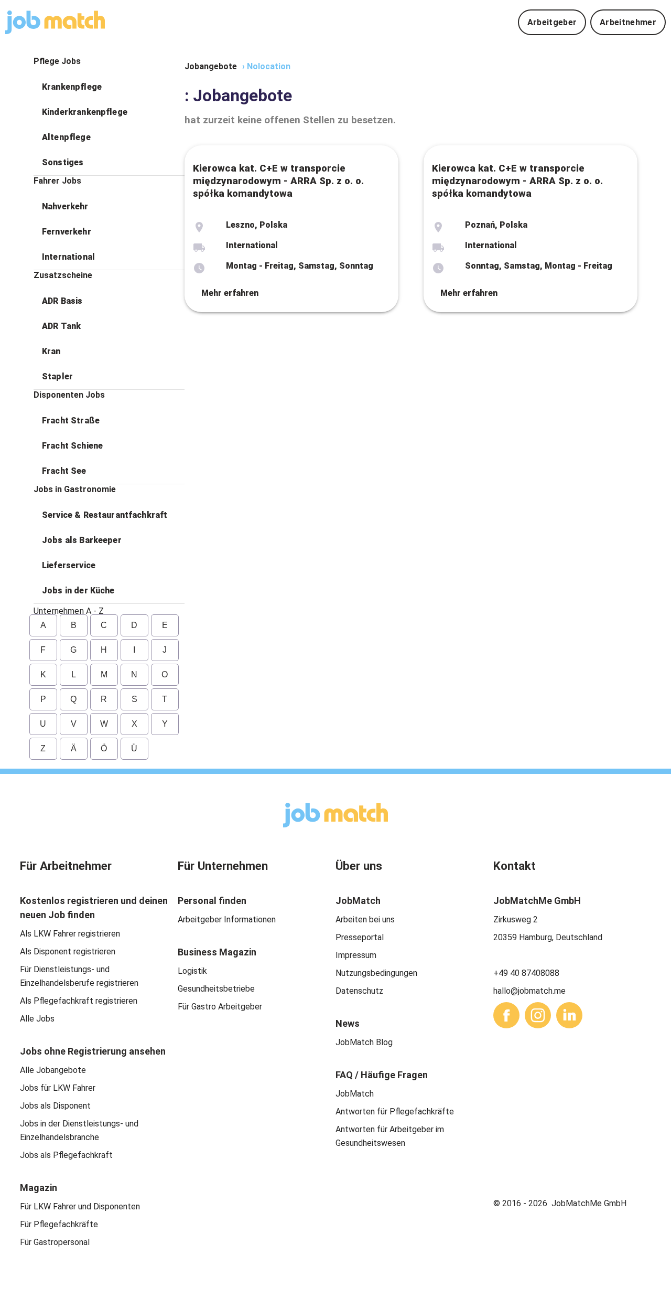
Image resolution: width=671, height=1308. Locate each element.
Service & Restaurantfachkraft (104, 515)
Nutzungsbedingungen (376, 973)
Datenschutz (359, 991)
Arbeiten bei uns (365, 919)
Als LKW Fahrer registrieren (70, 934)
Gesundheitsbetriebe (216, 989)
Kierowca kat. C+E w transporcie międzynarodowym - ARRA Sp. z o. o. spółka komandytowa (278, 181)
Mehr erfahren (229, 293)
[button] (109, 87)
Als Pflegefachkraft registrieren (78, 1001)
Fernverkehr (66, 232)
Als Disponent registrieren (67, 951)
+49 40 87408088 (526, 973)
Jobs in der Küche (78, 590)
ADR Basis (62, 301)
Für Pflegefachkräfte (59, 1224)
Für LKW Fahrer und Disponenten (80, 1206)
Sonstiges (62, 162)
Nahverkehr (65, 206)
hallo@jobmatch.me (529, 991)
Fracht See (64, 471)
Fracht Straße (71, 421)
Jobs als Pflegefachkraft (66, 1155)
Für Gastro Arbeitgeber (220, 1007)
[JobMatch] (55, 22)
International (68, 257)
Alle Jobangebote (53, 1070)
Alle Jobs (37, 1019)
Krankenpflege (72, 87)
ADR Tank (61, 326)
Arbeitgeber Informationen (227, 919)
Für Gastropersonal (55, 1242)
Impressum (356, 955)
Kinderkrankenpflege (84, 112)
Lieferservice (68, 565)
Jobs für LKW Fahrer (57, 1088)
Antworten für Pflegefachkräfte (395, 1111)
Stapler (57, 376)
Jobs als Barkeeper (82, 540)
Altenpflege (66, 137)
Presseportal (360, 937)
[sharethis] (506, 1015)
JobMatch (355, 1094)
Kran (51, 351)
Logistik (192, 971)
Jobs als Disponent (55, 1106)
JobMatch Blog (364, 1042)
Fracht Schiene (72, 446)
